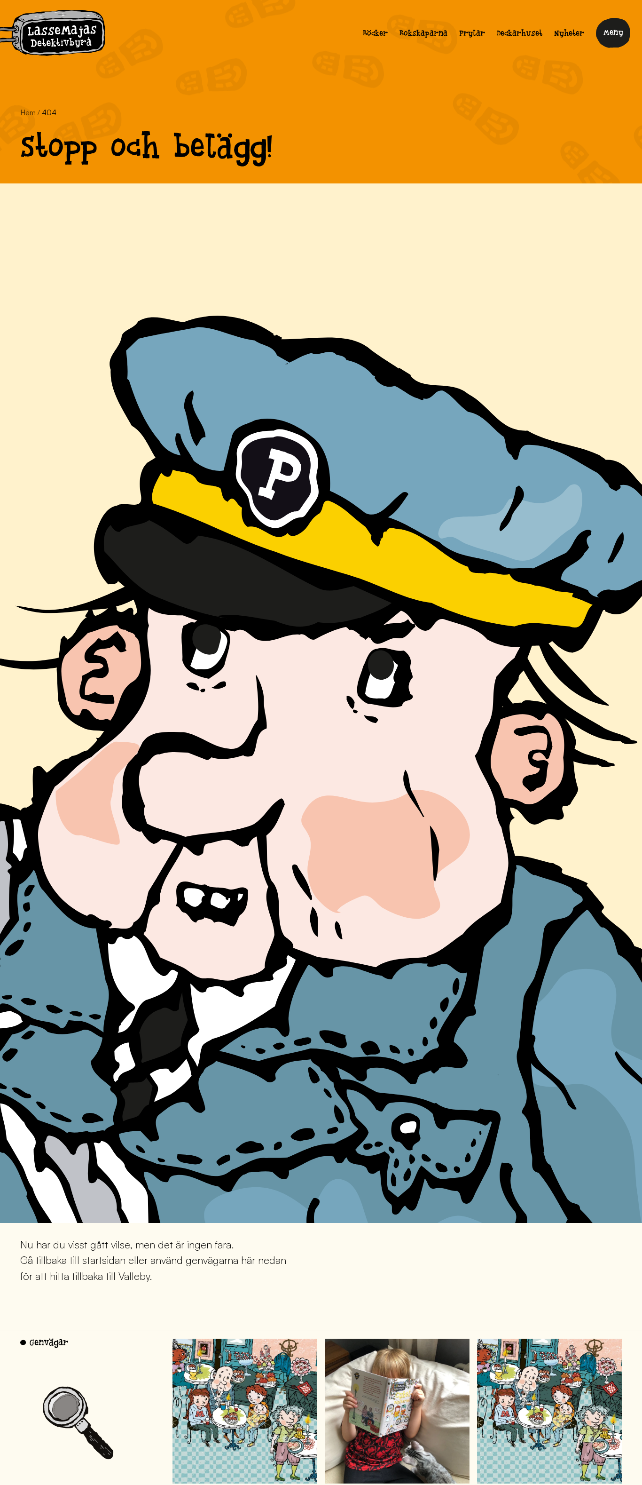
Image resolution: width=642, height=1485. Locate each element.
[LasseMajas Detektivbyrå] (52, 34)
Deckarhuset (519, 34)
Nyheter (569, 34)
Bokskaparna (423, 34)
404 (49, 112)
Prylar (472, 34)
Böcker (375, 34)
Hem (28, 112)
